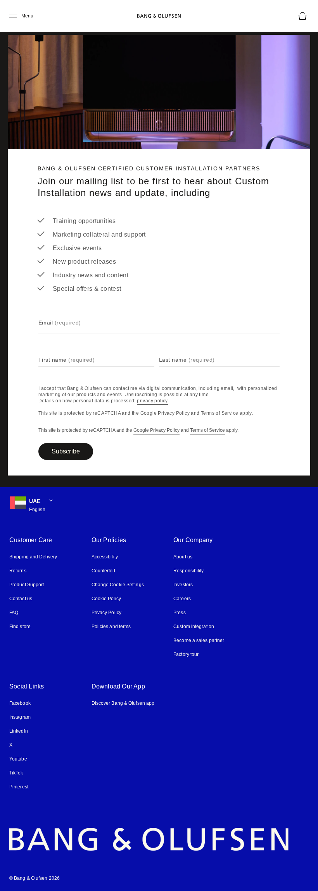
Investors (183, 584)
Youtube (18, 759)
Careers (182, 598)
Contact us (20, 598)
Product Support (26, 584)
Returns (17, 570)
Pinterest (18, 787)
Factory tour (186, 654)
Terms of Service (207, 430)
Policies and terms (111, 626)
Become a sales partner (198, 640)
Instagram (20, 717)
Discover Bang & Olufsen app (123, 703)
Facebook (20, 703)
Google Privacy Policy (156, 430)
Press (179, 612)
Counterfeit (103, 570)
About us (182, 557)
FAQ (13, 612)
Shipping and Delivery (33, 557)
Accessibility (105, 557)
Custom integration (193, 626)
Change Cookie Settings (118, 584)
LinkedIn (18, 731)
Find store (20, 626)
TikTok (16, 773)
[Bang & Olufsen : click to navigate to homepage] (159, 16)
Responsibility (188, 570)
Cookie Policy (106, 598)
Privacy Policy (106, 612)
